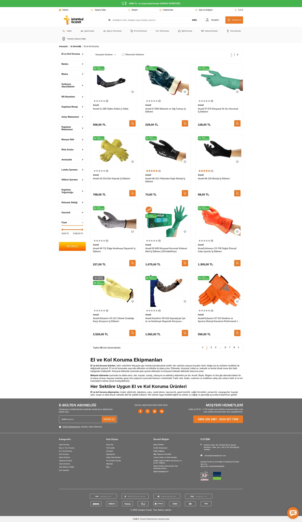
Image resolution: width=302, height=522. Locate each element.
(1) (159, 171)
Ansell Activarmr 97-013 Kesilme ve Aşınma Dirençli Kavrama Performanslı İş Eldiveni (218, 320)
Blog (107, 467)
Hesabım (109, 451)
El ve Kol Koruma (140, 31)
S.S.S (240, 10)
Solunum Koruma (211, 31)
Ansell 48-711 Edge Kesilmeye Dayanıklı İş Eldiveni (114, 250)
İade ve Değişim (206, 10)
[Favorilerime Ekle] (132, 92)
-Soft (135, 519)
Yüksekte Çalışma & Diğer (76, 39)
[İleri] (238, 348)
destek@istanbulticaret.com (215, 456)
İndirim (65, 10)
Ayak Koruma (89, 31)
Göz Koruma (164, 31)
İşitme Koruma (187, 31)
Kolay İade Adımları (113, 457)
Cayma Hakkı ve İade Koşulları (165, 457)
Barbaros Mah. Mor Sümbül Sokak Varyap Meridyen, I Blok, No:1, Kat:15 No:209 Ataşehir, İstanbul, (221, 447)
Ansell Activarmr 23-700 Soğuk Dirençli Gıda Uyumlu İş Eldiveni (217, 250)
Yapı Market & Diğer (66, 467)
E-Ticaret (142, 519)
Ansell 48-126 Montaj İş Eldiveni (214, 178)
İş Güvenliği (76, 46)
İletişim (135, 10)
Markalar (109, 464)
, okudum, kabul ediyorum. (82, 427)
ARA (194, 20)
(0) (107, 101)
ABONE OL (109, 419)
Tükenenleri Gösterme (134, 55)
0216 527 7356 (228, 419)
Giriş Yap (109, 445)
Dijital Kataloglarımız (161, 471)
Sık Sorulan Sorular (113, 461)
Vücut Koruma (235, 31)
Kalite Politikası (159, 451)
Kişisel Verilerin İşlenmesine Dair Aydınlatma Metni (165, 467)
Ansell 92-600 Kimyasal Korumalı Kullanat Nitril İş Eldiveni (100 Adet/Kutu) (166, 250)
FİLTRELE (72, 246)
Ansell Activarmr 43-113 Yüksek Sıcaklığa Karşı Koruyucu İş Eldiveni (113, 319)
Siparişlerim (110, 454)
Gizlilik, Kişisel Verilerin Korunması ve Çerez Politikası (167, 462)
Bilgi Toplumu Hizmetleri (162, 454)
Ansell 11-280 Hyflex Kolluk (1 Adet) (110, 108)
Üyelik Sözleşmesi (160, 448)
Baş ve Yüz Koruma (114, 31)
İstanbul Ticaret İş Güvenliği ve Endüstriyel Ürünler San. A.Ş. (220, 463)
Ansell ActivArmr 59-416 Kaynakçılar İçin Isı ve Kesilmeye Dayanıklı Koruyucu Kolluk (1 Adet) (165, 320)
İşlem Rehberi (158, 445)
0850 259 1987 (207, 419)
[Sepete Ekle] (132, 123)
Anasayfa (63, 46)
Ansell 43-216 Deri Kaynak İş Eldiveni (111, 178)
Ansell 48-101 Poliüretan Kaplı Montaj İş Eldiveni (165, 180)
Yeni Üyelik (110, 448)
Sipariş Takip (100, 10)
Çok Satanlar (64, 470)
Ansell (96, 105)
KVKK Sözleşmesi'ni (71, 427)
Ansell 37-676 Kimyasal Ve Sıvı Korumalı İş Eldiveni (218, 110)
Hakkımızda (168, 10)
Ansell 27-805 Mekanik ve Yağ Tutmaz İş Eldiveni (165, 110)
